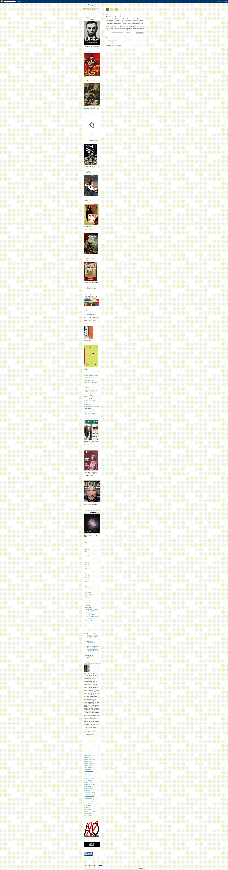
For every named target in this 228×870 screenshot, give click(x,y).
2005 (86, 625)
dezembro (88, 587)
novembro (88, 590)
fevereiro (88, 620)
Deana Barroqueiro (89, 771)
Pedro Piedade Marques (90, 811)
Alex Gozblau (88, 755)
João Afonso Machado (90, 784)
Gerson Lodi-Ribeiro (89, 778)
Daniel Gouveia (88, 767)
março (87, 607)
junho (87, 600)
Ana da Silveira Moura (89, 759)
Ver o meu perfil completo (89, 731)
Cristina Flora (88, 765)
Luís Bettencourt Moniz (90, 794)
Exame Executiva (127, 29)
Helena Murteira (88, 780)
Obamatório (90, 641)
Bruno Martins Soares (89, 763)
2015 (86, 566)
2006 (86, 586)
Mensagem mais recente (111, 42)
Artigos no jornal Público (90, 409)
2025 (86, 544)
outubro (88, 592)
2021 (86, 553)
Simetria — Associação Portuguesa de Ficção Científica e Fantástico (92, 648)
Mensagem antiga (140, 42)
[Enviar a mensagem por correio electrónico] (134, 32)
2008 (86, 581)
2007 (86, 584)
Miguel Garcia (88, 803)
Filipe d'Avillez (88, 774)
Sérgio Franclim (88, 815)
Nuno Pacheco (88, 805)
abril (87, 605)
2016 (86, 564)
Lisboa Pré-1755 (88, 404)
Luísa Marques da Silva (90, 799)
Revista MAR (88, 402)
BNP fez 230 (89, 656)
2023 (86, 549)
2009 (86, 579)
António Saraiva (88, 761)
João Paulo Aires (88, 786)
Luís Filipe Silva (88, 798)
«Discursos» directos (91, 642)
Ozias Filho (87, 807)
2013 (86, 571)
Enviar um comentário (112, 40)
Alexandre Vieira (88, 757)
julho (87, 598)
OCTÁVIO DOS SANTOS (91, 673)
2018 (86, 560)
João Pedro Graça (89, 788)
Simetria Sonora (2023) (90, 400)
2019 (86, 557)
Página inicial (126, 42)
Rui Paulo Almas (88, 813)
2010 (86, 577)
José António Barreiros (90, 792)
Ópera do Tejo (90, 655)
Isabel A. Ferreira (88, 782)
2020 (86, 555)
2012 (86, 573)
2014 (86, 568)
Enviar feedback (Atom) (117, 45)
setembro (88, 594)
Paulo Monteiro (88, 809)
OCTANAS (88, 5)
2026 (86, 542)
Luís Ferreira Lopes (89, 796)
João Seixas (87, 790)
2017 (86, 562)
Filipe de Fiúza (88, 776)
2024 (86, 547)
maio (87, 603)
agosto (88, 596)
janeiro (88, 622)
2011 (86, 575)
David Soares (88, 769)
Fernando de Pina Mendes (90, 772)
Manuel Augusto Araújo (90, 801)
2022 (86, 551)
